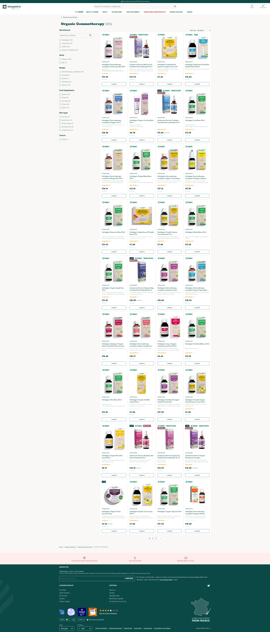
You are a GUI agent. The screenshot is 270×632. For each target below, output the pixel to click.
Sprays (66, 94)
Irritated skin (67, 130)
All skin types (67, 123)
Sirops (65, 97)
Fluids (65, 139)
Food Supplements (133, 12)
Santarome (67, 43)
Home (61, 547)
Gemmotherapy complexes (73, 72)
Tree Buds (66, 82)
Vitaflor (66, 46)
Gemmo (66, 85)
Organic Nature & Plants (70, 17)
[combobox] (135, 6)
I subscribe (129, 578)
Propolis (66, 75)
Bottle (65, 107)
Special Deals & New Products (154, 12)
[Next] (160, 538)
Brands (189, 12)
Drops (65, 104)
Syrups (65, 78)
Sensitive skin (68, 127)
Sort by (193, 30)
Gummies (66, 101)
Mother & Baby (117, 12)
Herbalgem (67, 40)
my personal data (166, 580)
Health (105, 12)
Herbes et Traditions (70, 50)
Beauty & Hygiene (92, 12)
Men (64, 62)
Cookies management (115, 628)
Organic (66, 59)
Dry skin (66, 117)
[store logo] (12, 7)
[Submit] (175, 6)
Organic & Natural (176, 12)
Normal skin (67, 120)
